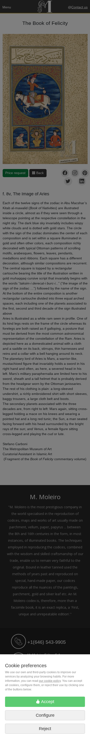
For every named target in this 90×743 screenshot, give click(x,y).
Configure (45, 715)
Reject (45, 728)
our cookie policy (50, 681)
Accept (47, 701)
